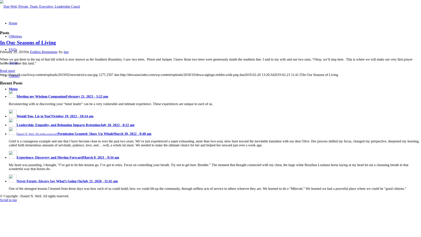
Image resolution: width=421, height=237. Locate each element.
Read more (7, 71)
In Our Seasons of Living (28, 42)
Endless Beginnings (43, 52)
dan (66, 52)
